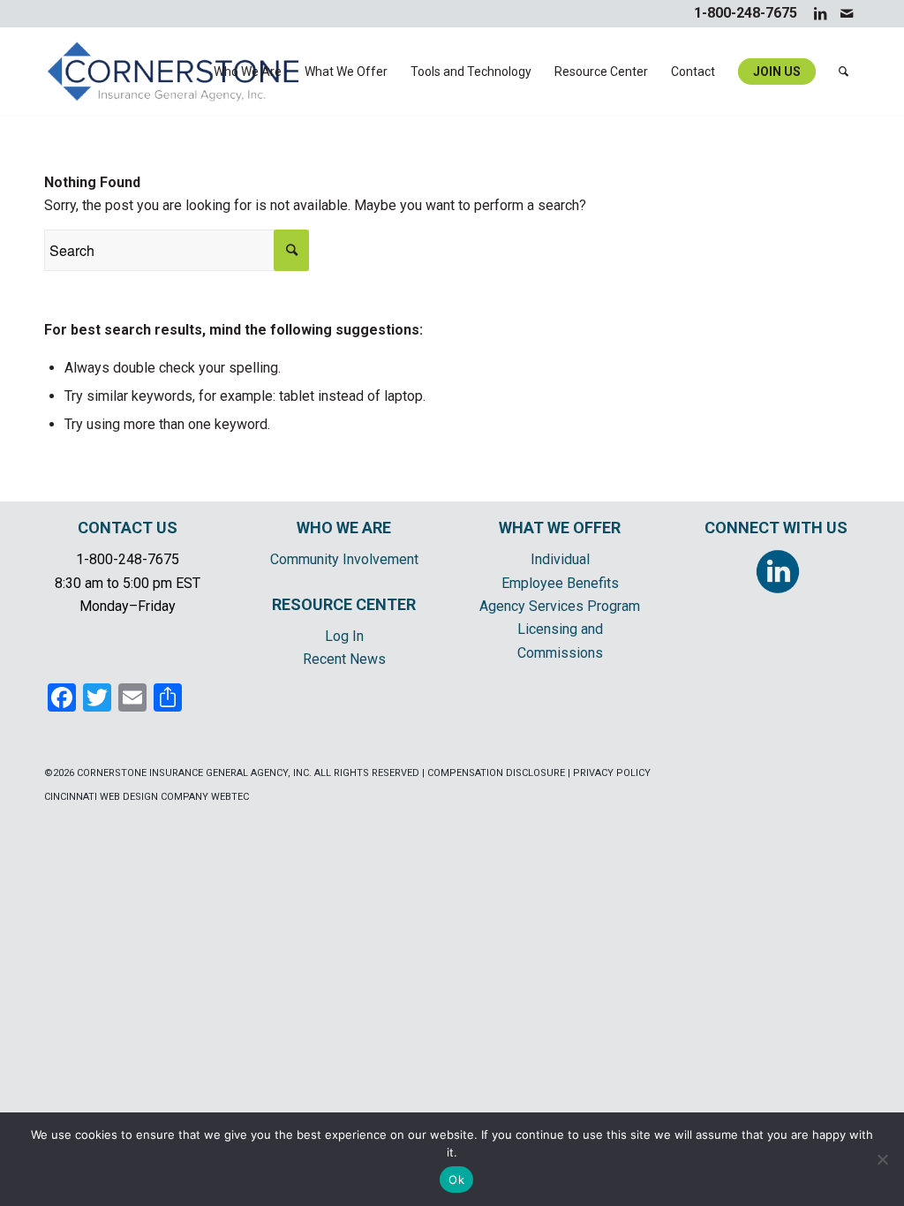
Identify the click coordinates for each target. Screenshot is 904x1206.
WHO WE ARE (344, 527)
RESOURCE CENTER (344, 604)
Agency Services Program (559, 606)
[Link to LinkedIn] (819, 13)
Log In (344, 636)
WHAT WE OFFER (560, 527)
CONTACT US (127, 527)
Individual (560, 559)
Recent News (344, 659)
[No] (882, 1159)
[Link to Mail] (846, 13)
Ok (456, 1179)
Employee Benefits (560, 583)
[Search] (843, 71)
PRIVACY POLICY (612, 773)
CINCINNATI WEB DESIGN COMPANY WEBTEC (146, 797)
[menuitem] (247, 71)
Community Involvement (344, 559)
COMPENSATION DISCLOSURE (496, 773)
